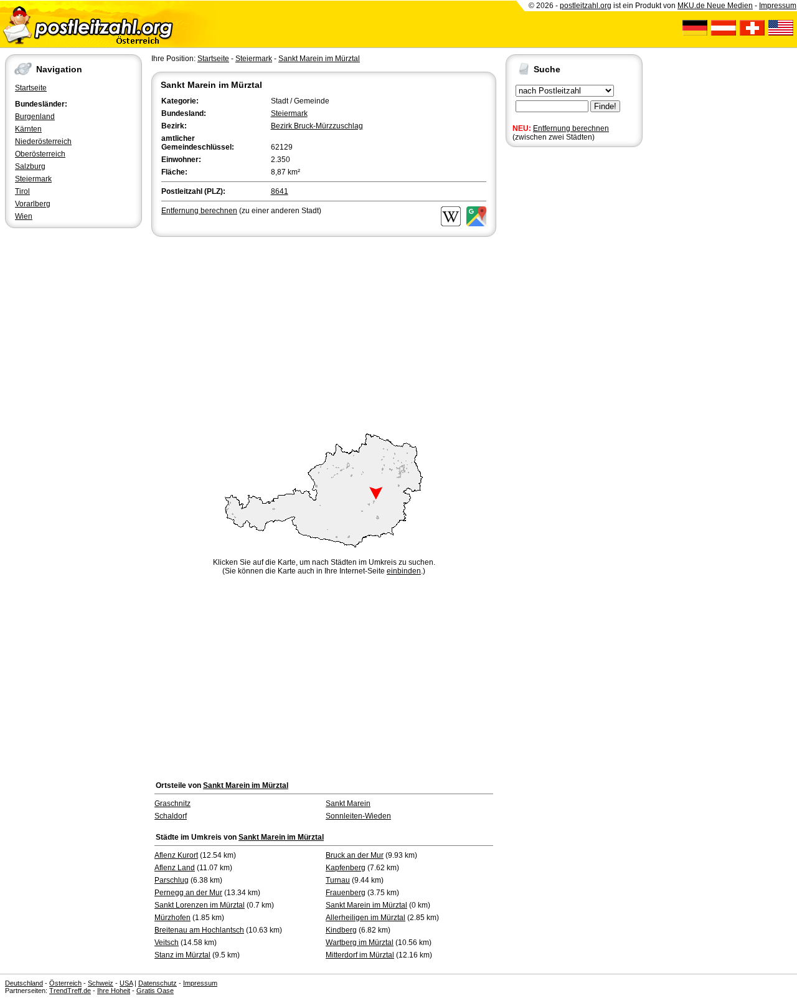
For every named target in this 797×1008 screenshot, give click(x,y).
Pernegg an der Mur (188, 892)
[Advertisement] (323, 333)
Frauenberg (345, 892)
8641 (279, 191)
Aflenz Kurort (176, 855)
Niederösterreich (43, 141)
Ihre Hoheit (113, 990)
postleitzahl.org (585, 5)
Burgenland (35, 116)
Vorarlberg (32, 203)
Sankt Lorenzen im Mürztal (199, 905)
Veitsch (166, 942)
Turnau (338, 880)
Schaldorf (170, 816)
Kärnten (28, 129)
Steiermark (33, 179)
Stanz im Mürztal (182, 955)
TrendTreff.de (70, 990)
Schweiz (100, 983)
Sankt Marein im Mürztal (319, 58)
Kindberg (341, 930)
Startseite (31, 88)
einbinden (404, 571)
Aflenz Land (174, 867)
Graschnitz (172, 803)
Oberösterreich (40, 154)
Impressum (777, 5)
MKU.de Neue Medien (715, 5)
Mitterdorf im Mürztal (360, 955)
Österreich (65, 983)
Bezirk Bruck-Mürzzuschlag (317, 126)
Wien (23, 216)
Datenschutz (157, 983)
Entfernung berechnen (571, 128)
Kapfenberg (345, 867)
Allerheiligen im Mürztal (365, 917)
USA (126, 983)
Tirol (22, 191)
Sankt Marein (348, 803)
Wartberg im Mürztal (360, 942)
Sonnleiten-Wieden (358, 816)
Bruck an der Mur (355, 855)
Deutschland (24, 983)
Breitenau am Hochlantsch (199, 930)
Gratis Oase (155, 990)
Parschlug (171, 880)
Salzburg (30, 166)
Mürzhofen (172, 917)
